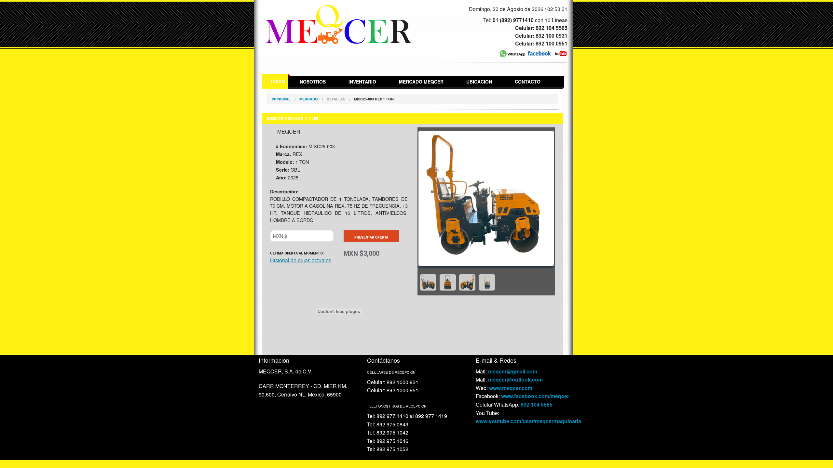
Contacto (527, 81)
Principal (281, 99)
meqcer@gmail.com (512, 371)
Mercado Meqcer (421, 81)
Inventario (362, 81)
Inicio (278, 81)
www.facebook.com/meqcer (535, 396)
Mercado (308, 99)
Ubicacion (479, 81)
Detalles (336, 99)
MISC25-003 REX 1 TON (374, 99)
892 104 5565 (537, 404)
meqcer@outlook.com (515, 379)
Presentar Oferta (371, 237)
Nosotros (313, 81)
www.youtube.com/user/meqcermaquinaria (528, 421)
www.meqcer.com (510, 388)
